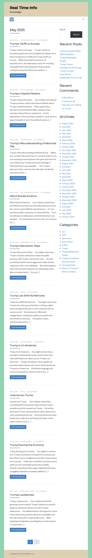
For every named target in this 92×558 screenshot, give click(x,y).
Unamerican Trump (21, 395)
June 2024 (66, 210)
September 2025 (69, 160)
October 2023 (68, 217)
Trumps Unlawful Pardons (25, 93)
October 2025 (68, 157)
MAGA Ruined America (23, 196)
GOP (21, 90)
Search (63, 29)
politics (65, 245)
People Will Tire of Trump (71, 77)
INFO (33, 554)
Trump (32, 40)
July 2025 (66, 167)
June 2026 (66, 130)
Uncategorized (25, 140)
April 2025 (66, 176)
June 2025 (66, 170)
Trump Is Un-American (23, 345)
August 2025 (67, 163)
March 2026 (67, 140)
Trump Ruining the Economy (27, 445)
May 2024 (66, 213)
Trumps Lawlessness (22, 494)
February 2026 (68, 143)
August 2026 (67, 123)
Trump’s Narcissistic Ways (25, 245)
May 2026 (66, 133)
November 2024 (69, 193)
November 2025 (69, 153)
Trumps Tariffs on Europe (24, 43)
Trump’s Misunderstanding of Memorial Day (33, 145)
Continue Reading (18, 75)
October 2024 (68, 196)
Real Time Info (23, 8)
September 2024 (69, 200)
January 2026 (68, 147)
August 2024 (67, 203)
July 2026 (66, 127)
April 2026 (66, 137)
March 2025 (67, 180)
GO (63, 231)
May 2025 (66, 173)
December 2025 (69, 150)
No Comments (42, 40)
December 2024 (69, 190)
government (25, 40)
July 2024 (66, 207)
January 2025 (68, 186)
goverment (67, 238)
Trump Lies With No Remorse (27, 295)
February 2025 (68, 183)
